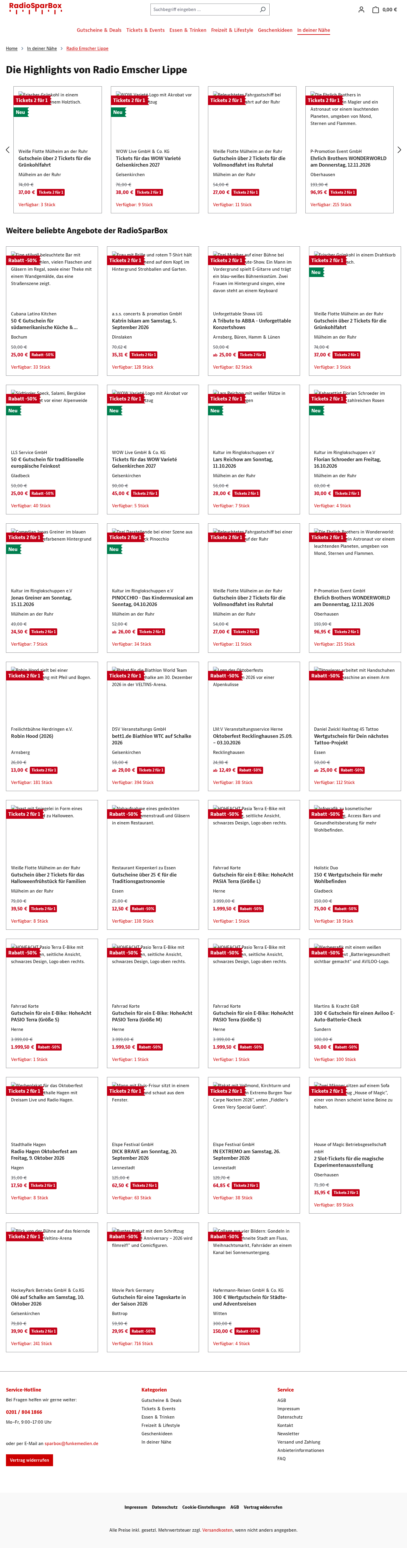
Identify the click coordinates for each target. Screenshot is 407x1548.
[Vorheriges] (7, 150)
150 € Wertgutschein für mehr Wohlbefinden (348, 878)
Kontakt (285, 1425)
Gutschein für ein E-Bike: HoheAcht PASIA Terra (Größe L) (253, 878)
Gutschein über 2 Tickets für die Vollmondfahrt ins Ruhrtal (249, 161)
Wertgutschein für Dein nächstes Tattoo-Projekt (351, 739)
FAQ (281, 1458)
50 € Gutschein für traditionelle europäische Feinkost (47, 462)
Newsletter (288, 1433)
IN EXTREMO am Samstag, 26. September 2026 (246, 1154)
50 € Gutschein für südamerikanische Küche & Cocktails (42, 324)
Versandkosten (217, 1530)
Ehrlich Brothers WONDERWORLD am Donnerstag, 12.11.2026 (348, 161)
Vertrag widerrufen (29, 1460)
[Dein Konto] (361, 9)
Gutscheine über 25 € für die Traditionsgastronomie (144, 878)
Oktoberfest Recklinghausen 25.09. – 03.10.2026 (252, 739)
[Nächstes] (399, 150)
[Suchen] (263, 9)
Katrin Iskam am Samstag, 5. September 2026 (144, 324)
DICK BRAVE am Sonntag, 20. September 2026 (144, 1154)
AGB (281, 1400)
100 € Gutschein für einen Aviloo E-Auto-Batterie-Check (354, 1016)
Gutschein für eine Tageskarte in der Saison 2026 (149, 1300)
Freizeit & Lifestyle (161, 1425)
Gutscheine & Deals (161, 1400)
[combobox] (203, 9)
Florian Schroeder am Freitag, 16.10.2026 (347, 462)
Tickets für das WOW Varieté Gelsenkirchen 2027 (148, 161)
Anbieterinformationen (300, 1450)
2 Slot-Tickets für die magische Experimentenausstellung (349, 1161)
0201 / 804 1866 (24, 1412)
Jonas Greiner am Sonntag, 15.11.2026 (41, 601)
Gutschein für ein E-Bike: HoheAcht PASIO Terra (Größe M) (152, 1016)
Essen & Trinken (158, 1417)
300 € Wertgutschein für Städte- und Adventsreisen (250, 1300)
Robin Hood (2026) (32, 736)
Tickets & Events (158, 1408)
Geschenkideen (157, 1433)
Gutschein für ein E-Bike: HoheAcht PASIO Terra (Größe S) (51, 1016)
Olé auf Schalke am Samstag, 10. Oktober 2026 (47, 1300)
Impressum (288, 1408)
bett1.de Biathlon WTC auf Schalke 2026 (151, 739)
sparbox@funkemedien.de (71, 1443)
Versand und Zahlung (298, 1442)
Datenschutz (290, 1417)
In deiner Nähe (156, 1442)
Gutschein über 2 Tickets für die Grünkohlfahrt (54, 161)
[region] (203, 150)
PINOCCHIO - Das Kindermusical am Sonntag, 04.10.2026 (152, 601)
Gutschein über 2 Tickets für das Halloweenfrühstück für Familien (48, 878)
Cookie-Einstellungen (204, 1507)
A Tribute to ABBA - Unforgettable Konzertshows (252, 324)
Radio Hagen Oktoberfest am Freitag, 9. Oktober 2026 (44, 1154)
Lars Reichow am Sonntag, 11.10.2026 (243, 462)
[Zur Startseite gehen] (36, 8)
